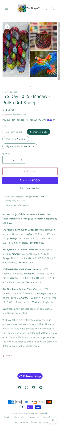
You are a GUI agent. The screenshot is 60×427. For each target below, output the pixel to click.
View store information (17, 205)
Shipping (5, 114)
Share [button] (9, 355)
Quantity (6, 153)
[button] (6, 8)
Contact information (39, 422)
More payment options (30, 188)
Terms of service (49, 417)
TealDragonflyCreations (28, 413)
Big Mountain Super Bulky (20, 146)
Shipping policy (21, 422)
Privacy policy (34, 417)
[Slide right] (37, 86)
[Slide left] (23, 86)
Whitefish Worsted (16, 139)
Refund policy (19, 417)
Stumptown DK (38, 131)
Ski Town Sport (15, 132)
